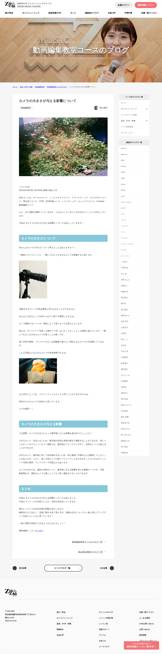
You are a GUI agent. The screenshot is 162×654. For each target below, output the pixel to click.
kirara (123, 184)
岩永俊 (123, 345)
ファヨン (124, 238)
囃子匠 (123, 303)
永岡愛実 (124, 381)
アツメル (102, 635)
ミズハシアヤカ (127, 244)
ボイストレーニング (65, 618)
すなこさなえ (126, 202)
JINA (123, 178)
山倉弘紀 (124, 327)
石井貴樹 (124, 411)
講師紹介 (60, 629)
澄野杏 (123, 387)
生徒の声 (60, 635)
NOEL (123, 190)
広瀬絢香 (124, 357)
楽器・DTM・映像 (64, 624)
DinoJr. (123, 166)
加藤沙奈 (124, 292)
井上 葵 (124, 274)
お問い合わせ (144, 629)
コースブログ (104, 647)
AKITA (123, 148)
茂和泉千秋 (125, 423)
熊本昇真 (124, 399)
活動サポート (104, 629)
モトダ (123, 250)
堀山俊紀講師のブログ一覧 (90, 552)
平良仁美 (124, 351)
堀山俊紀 (103, 108)
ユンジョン (125, 256)
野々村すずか (126, 435)
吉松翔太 (124, 298)
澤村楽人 (124, 393)
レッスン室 (103, 624)
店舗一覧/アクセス (146, 612)
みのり (123, 208)
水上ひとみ (125, 375)
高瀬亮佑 (124, 453)
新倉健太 (124, 363)
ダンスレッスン (127, 133)
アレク (123, 220)
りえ (122, 214)
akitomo (124, 154)
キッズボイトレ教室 (129, 115)
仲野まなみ (125, 280)
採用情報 (142, 635)
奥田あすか (125, 315)
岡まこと (124, 339)
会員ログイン (124, 5)
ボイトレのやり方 (106, 612)
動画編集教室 (25, 108)
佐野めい (124, 286)
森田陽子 (124, 369)
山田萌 (123, 333)
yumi (123, 196)
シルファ (124, 226)
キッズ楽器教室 (127, 127)
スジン (123, 232)
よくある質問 (144, 618)
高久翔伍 (124, 447)
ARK (122, 160)
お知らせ (102, 641)
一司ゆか (124, 262)
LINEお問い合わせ (146, 624)
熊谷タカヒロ (126, 405)
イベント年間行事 (106, 618)
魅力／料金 (61, 612)
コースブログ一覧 (62, 568)
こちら (40, 531)
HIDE (123, 172)
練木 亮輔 (124, 417)
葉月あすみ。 (126, 429)
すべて (123, 103)
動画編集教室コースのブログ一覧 (87, 542)
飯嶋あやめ (125, 441)
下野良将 (124, 268)
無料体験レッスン (146, 5)
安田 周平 (124, 321)
